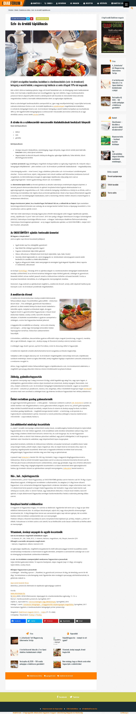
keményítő (87, 389)
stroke (35, 114)
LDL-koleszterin (77, 403)
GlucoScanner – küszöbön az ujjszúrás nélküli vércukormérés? (117, 126)
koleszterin (26, 457)
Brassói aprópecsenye (115, 176)
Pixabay (31, 615)
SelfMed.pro (124, 713)
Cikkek (49, 3)
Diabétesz (36, 3)
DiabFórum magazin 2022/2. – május (32, 612)
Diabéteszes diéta (24, 10)
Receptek (89, 3)
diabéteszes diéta (35, 676)
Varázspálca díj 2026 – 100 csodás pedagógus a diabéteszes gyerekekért (32, 662)
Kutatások (61, 3)
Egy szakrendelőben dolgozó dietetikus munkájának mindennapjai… (118, 156)
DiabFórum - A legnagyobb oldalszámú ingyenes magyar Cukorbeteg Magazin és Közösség (48, 713)
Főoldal (10, 10)
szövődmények (58, 106)
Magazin (75, 3)
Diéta (14, 596)
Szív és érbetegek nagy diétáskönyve (42, 602)
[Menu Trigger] (126, 4)
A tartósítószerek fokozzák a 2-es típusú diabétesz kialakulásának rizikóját (33, 650)
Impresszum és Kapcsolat (52, 709)
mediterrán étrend (66, 676)
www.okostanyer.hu (18, 593)
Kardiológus (23, 271)
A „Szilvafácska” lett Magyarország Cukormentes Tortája (31, 639)
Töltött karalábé (113, 184)
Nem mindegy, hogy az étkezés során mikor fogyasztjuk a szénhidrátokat (76, 662)
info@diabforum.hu (89, 709)
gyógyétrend (50, 676)
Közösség (103, 3)
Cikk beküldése (72, 709)
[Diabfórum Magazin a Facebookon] (128, 8)
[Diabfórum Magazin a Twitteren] (125, 8)
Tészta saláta (112, 192)
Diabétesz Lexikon (119, 3)
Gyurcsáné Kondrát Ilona (19, 583)
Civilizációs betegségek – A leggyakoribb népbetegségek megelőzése (48, 604)
